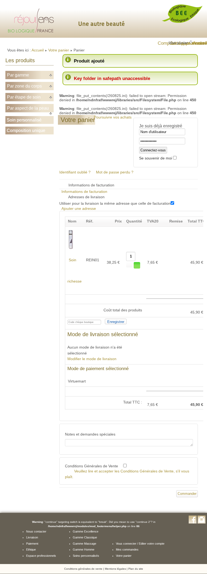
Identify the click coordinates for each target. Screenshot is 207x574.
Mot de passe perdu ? (114, 172)
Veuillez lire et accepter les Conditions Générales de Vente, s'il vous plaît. (127, 474)
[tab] (180, 42)
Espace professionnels (41, 555)
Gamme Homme (83, 549)
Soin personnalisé (24, 120)
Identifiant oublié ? (75, 172)
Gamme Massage (84, 543)
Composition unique (26, 130)
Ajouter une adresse (78, 208)
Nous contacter (36, 531)
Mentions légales (115, 568)
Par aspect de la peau (28, 108)
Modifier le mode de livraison (91, 359)
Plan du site (135, 568)
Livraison (32, 537)
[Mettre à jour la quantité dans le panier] (129, 264)
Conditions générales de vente (83, 568)
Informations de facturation (84, 191)
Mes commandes (127, 549)
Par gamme (18, 75)
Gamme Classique (85, 537)
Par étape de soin (24, 97)
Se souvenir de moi (155, 158)
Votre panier (58, 50)
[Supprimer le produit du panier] (137, 265)
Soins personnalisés (86, 555)
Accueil (38, 50)
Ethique (31, 549)
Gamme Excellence (85, 531)
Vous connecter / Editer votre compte (140, 543)
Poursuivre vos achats (113, 117)
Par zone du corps (24, 86)
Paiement (32, 543)
